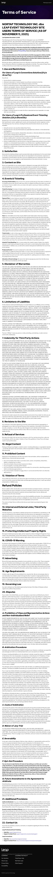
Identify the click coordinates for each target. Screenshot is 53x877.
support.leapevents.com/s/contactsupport (27, 834)
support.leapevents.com (15, 832)
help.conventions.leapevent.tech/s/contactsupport (29, 840)
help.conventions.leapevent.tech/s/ (18, 839)
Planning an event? (47, 2)
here (49, 568)
